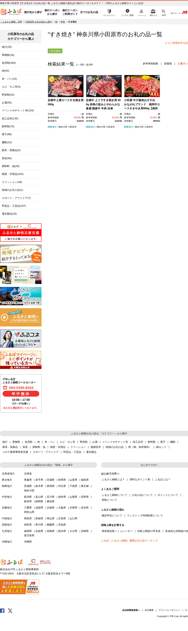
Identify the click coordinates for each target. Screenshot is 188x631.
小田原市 (110, 34)
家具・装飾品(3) (11, 150)
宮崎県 (85, 531)
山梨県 (73, 496)
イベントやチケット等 (115, 441)
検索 (163, 12)
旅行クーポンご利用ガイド (70, 12)
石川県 (51, 496)
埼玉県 (62, 486)
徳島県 (28, 524)
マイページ (141, 12)
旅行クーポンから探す (52, 12)
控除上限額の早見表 (148, 531)
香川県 (39, 524)
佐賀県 (39, 531)
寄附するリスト (153, 12)
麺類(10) (7, 142)
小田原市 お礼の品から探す (38, 22)
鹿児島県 (29, 535)
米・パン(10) (9, 78)
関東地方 (52, 127)
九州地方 (7, 531)
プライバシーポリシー (169, 610)
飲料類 (152, 441)
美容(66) (7, 158)
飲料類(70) (8, 126)
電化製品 (91, 451)
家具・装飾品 (10, 447)
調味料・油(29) (10, 166)
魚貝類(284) (9, 62)
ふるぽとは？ (162, 479)
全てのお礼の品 (89, 12)
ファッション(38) (12, 182)
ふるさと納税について (114, 494)
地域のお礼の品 (115, 447)
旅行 (5, 441)
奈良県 (85, 507)
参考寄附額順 (150, 63)
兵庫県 (73, 507)
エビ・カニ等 (67, 441)
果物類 (16, 441)
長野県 (85, 496)
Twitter (10, 610)
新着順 (168, 63)
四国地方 (7, 524)
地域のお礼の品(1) (12, 189)
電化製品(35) (9, 213)
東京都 (85, 486)
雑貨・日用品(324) (13, 173)
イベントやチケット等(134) (18, 110)
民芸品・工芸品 (72, 451)
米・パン (50, 441)
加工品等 (138, 441)
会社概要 (149, 610)
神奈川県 (62, 127)
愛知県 (51, 501)
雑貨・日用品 (58, 447)
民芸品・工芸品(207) (14, 205)
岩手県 (39, 479)
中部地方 (7, 496)
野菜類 (84, 441)
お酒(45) (7, 102)
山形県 (73, 479)
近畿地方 (7, 507)
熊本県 (62, 531)
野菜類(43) (8, 94)
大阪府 (62, 507)
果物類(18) (8, 54)
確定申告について (112, 515)
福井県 (62, 496)
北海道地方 (8, 473)
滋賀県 (39, 507)
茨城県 (28, 486)
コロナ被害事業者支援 (15, 451)
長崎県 (51, 531)
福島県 (85, 479)
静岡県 (39, 501)
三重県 (28, 507)
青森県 (28, 479)
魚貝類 (28, 441)
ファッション (78, 447)
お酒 (94, 441)
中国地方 (7, 518)
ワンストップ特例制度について (145, 515)
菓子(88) (7, 134)
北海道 (28, 473)
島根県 (39, 518)
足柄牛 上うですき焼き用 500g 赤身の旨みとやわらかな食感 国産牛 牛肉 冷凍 (103, 104)
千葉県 (73, 486)
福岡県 (28, 531)
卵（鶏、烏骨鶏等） (139, 447)
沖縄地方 (7, 541)
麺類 (172, 441)
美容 (25, 447)
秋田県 (62, 479)
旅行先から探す (33, 12)
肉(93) (5, 70)
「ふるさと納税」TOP (11, 22)
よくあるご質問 (127, 12)
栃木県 (39, 486)
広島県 (62, 518)
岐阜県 (28, 501)
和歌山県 (29, 512)
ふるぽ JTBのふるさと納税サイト (11, 12)
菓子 (162, 441)
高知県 (62, 524)
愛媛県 (51, 524)
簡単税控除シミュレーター (117, 531)
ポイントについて (168, 494)
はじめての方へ (108, 12)
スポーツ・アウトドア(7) (16, 197)
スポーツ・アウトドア (46, 451)
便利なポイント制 (140, 479)
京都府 (51, 507)
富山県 (39, 496)
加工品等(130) (10, 118)
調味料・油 (38, 447)
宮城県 (51, 479)
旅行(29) (7, 46)
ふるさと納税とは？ (113, 479)
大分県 (73, 531)
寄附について (109, 499)
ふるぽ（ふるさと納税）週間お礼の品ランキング (129, 540)
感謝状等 (96, 447)
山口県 (73, 518)
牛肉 (63, 22)
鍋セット (161, 447)
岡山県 (51, 518)
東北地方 (7, 479)
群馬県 (51, 486)
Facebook (2, 610)
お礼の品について (142, 494)
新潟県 (28, 496)
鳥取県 (28, 518)
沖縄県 (28, 541)
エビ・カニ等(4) (11, 86)
